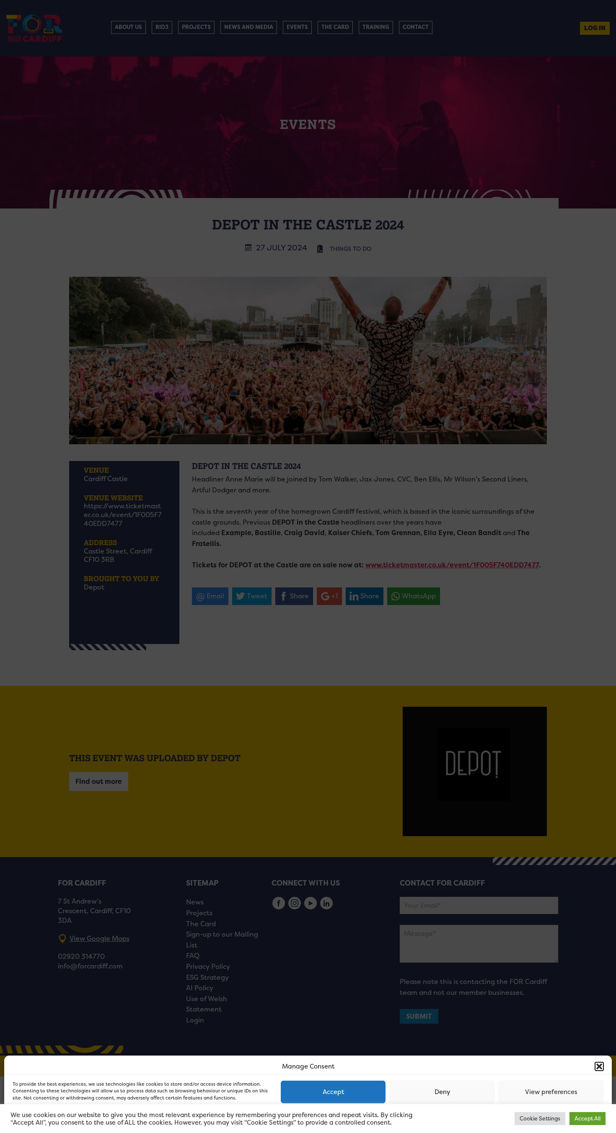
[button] (599, 1066)
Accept (333, 1092)
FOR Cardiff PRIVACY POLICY (45, 1118)
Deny (442, 1092)
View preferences (551, 1092)
